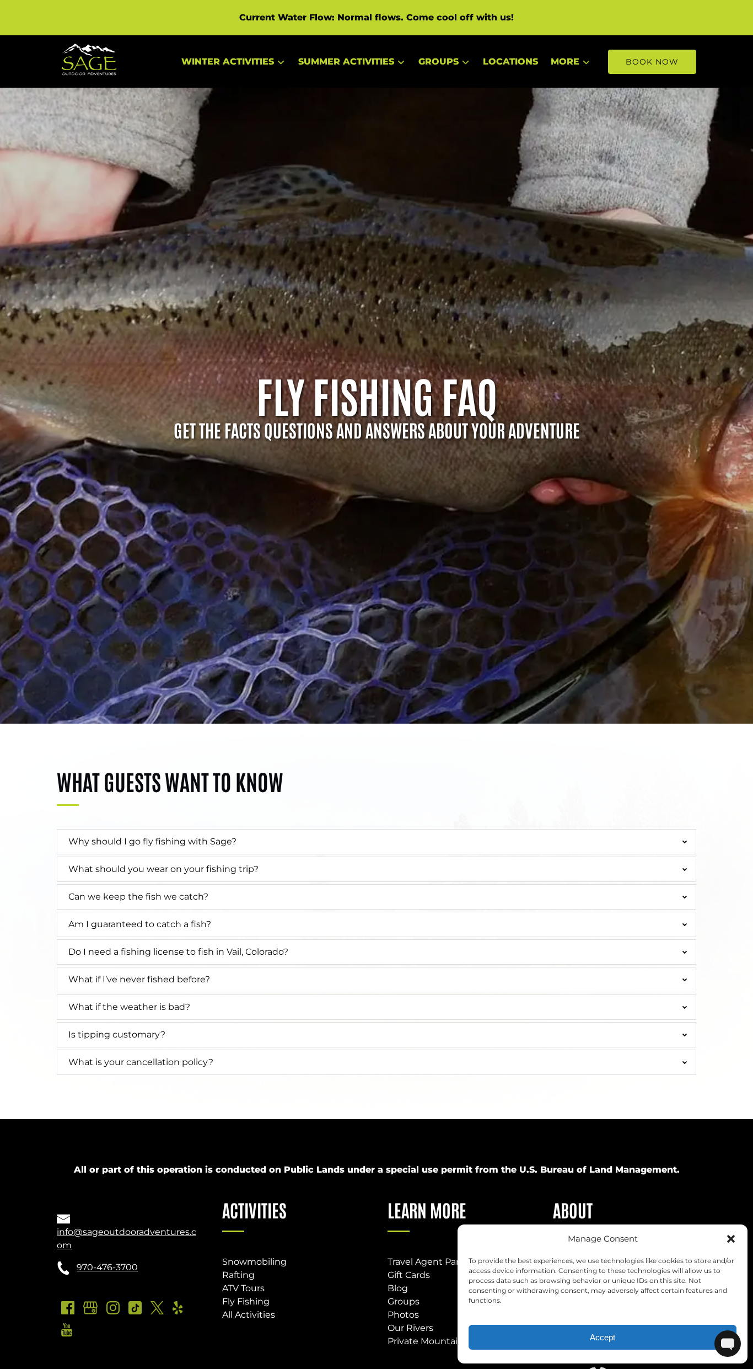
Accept (602, 1337)
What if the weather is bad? (129, 1007)
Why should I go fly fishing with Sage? (152, 841)
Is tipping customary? (118, 1034)
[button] (730, 1238)
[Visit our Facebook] (67, 1307)
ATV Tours (243, 1288)
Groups (403, 1301)
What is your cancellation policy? (140, 1062)
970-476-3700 (107, 1267)
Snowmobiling (254, 1261)
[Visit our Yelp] (177, 1307)
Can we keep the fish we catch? (138, 896)
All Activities (248, 1314)
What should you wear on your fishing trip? (163, 869)
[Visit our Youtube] (66, 1329)
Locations (510, 61)
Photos (403, 1314)
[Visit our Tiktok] (135, 1307)
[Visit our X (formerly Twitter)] (157, 1307)
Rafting (238, 1275)
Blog (398, 1288)
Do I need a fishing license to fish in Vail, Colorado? (178, 951)
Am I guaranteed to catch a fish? (139, 924)
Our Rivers (410, 1328)
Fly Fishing (246, 1301)
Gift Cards (409, 1275)
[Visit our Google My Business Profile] (90, 1307)
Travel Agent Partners (435, 1261)
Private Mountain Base (437, 1341)
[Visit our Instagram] (113, 1307)
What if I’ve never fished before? (139, 979)
